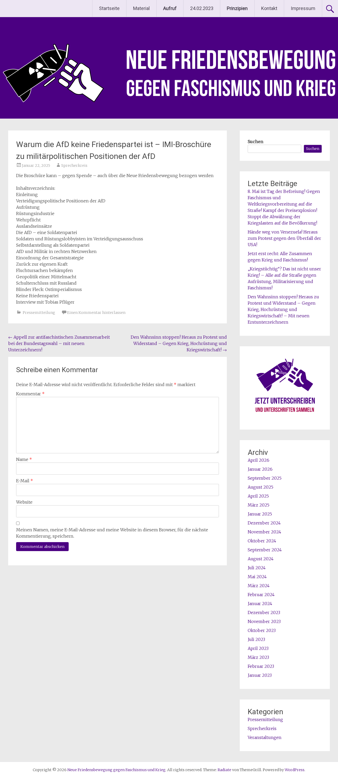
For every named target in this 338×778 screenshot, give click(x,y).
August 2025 (260, 487)
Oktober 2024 (262, 540)
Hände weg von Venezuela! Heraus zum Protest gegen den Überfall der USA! (284, 238)
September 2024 (265, 549)
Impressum (303, 8)
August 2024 (261, 558)
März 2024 (259, 585)
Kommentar (30, 393)
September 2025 (264, 478)
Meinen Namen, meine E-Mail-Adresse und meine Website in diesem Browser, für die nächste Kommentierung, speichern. (112, 533)
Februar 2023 (261, 666)
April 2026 (258, 460)
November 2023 (264, 621)
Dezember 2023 (264, 612)
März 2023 (258, 657)
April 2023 (258, 648)
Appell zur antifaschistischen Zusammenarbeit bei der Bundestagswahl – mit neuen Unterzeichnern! (59, 343)
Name (24, 459)
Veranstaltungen (264, 737)
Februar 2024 (261, 594)
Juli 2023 (256, 639)
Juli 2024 (257, 567)
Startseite (109, 8)
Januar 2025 (260, 514)
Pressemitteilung (39, 312)
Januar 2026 (260, 469)
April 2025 (258, 496)
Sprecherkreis (74, 165)
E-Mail (24, 480)
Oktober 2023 (262, 630)
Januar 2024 (260, 603)
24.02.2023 (201, 8)
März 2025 (258, 505)
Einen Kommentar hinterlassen (96, 312)
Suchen (255, 141)
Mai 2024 (257, 576)
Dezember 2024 (264, 523)
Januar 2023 (260, 675)
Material (141, 8)
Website (24, 502)
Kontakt (269, 8)
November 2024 (264, 531)
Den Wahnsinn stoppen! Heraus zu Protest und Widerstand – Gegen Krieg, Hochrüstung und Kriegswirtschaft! (179, 343)
